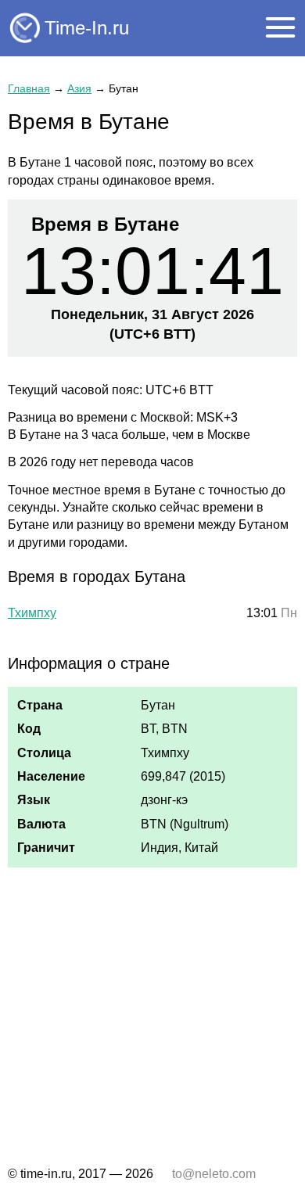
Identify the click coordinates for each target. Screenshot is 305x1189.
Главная (29, 88)
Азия (79, 88)
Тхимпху (32, 613)
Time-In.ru (87, 27)
